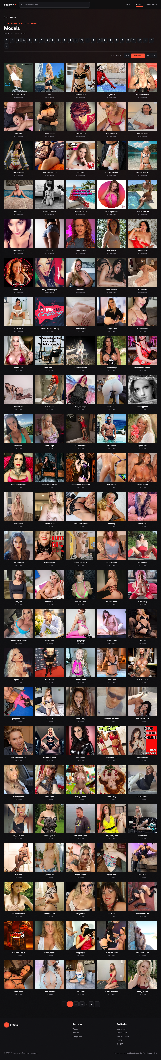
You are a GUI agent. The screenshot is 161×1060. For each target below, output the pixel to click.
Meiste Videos (138, 56)
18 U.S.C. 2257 (123, 1036)
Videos (129, 5)
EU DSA (120, 1044)
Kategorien (151, 5)
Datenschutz (122, 1032)
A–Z (127, 56)
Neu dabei (151, 56)
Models (139, 5)
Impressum (121, 1029)
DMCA (119, 1040)
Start (6, 17)
